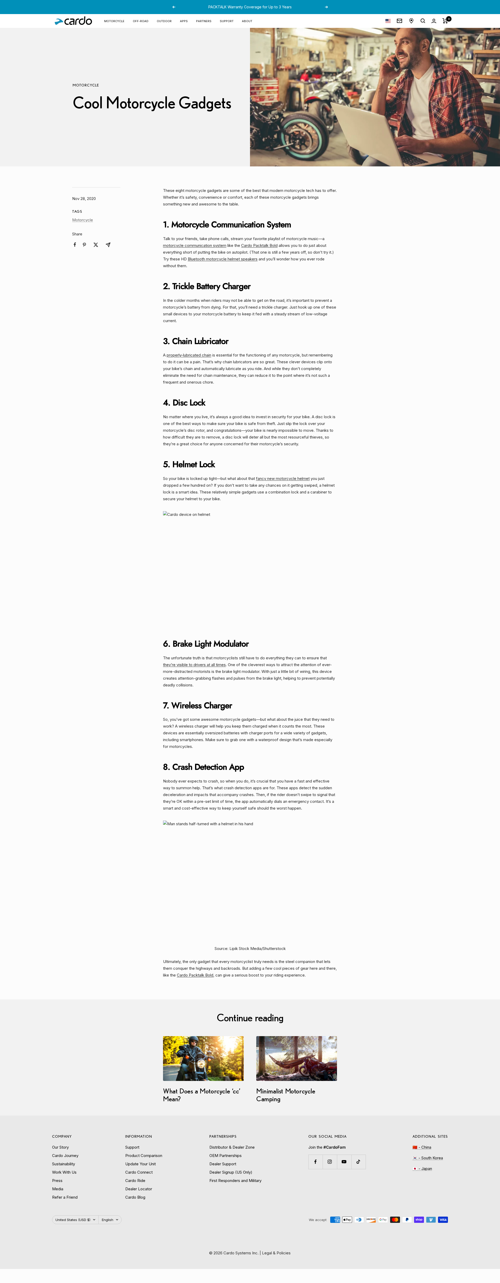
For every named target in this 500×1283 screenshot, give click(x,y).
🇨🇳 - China (422, 1147)
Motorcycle (86, 85)
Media (57, 1188)
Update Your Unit (140, 1163)
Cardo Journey (65, 1155)
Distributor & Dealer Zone (232, 1147)
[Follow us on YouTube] (344, 1162)
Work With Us (64, 1172)
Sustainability (63, 1163)
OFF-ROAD (140, 20)
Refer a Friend (65, 1197)
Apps (184, 20)
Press (57, 1180)
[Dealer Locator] (411, 20)
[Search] (423, 20)
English (107, 1220)
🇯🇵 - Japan (422, 1168)
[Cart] (445, 20)
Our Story (60, 1147)
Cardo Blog (135, 1197)
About (247, 20)
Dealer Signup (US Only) (230, 1172)
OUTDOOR (164, 20)
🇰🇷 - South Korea (428, 1157)
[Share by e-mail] (108, 244)
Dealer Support (222, 1163)
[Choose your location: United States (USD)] (388, 21)
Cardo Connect (139, 1172)
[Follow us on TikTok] (358, 1162)
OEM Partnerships (225, 1155)
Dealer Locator (138, 1188)
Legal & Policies (276, 1252)
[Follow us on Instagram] (330, 1162)
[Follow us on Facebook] (315, 1162)
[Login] (434, 21)
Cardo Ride (135, 1180)
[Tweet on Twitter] (96, 245)
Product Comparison (143, 1155)
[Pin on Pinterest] (84, 245)
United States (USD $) (72, 1220)
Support (227, 20)
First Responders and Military (235, 1180)
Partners (203, 20)
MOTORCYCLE (114, 20)
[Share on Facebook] (75, 244)
